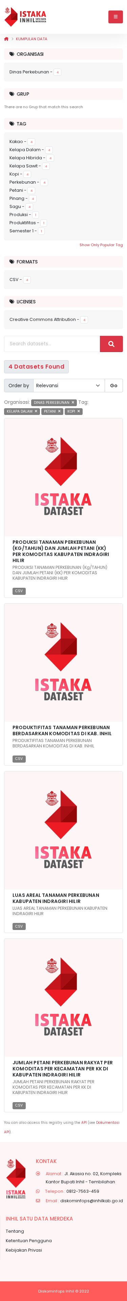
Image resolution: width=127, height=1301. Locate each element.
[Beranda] (6, 39)
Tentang (15, 1231)
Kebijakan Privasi (24, 1250)
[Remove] (73, 402)
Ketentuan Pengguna (29, 1241)
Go (114, 385)
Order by (18, 385)
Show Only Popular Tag (101, 245)
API (84, 1122)
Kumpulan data (31, 39)
